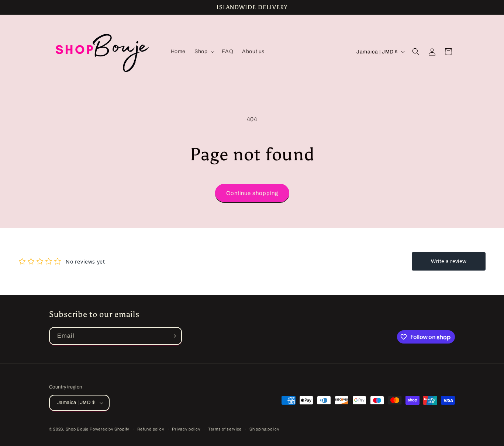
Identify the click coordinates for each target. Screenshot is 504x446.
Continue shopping (252, 193)
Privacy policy (186, 429)
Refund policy (151, 429)
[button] (203, 51)
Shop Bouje (77, 429)
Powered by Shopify (110, 429)
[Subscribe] (173, 336)
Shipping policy (264, 429)
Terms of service (225, 429)
